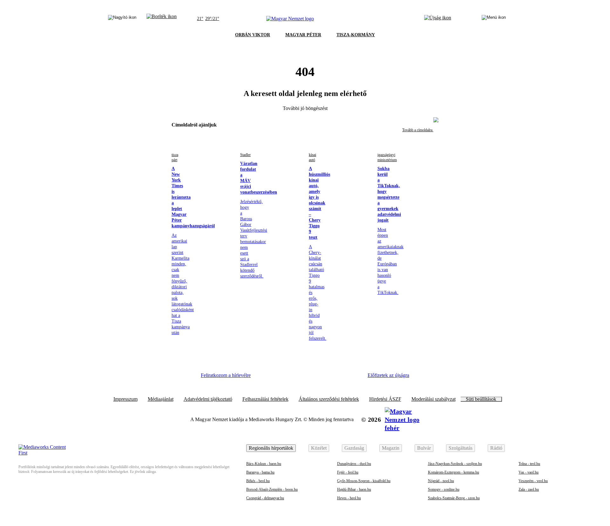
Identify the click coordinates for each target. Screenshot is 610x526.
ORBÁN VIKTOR (252, 34)
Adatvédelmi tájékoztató (208, 399)
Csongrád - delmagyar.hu (265, 498)
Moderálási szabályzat (433, 399)
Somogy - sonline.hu (443, 489)
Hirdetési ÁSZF (385, 399)
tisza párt (175, 157)
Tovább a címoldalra (417, 130)
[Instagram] (283, 377)
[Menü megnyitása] (493, 19)
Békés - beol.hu (258, 481)
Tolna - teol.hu (529, 463)
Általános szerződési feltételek (329, 399)
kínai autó (312, 157)
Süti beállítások (481, 399)
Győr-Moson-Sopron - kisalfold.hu (363, 481)
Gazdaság (354, 448)
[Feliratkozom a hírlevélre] (161, 18)
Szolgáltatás (460, 448)
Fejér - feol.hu (347, 472)
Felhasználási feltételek (265, 399)
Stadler (245, 155)
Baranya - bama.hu (260, 472)
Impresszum (125, 399)
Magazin (390, 448)
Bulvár (424, 448)
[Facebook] (266, 377)
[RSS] (353, 377)
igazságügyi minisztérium (387, 157)
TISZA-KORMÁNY (355, 34)
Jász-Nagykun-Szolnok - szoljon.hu (455, 463)
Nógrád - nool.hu (441, 481)
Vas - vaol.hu (528, 472)
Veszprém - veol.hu (533, 481)
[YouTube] (335, 377)
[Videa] (318, 377)
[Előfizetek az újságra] (437, 19)
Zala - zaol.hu (528, 489)
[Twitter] (300, 377)
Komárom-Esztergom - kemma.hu (453, 472)
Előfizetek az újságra (388, 375)
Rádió (496, 448)
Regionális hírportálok (271, 448)
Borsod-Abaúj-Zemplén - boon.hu (272, 489)
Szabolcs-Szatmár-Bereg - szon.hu (454, 498)
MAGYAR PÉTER (303, 34)
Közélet (319, 448)
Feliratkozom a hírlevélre (226, 375)
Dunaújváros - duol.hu (354, 463)
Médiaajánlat (160, 399)
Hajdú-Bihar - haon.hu (354, 489)
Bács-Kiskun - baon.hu (263, 463)
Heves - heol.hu (349, 498)
